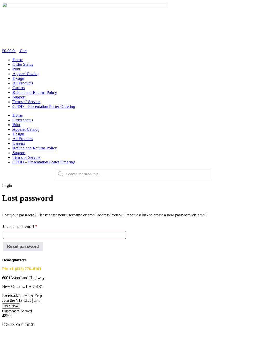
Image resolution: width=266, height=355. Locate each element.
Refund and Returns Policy (34, 92)
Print (16, 69)
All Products (22, 83)
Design (18, 78)
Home (17, 59)
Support (18, 97)
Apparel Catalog (25, 73)
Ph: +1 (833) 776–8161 (21, 269)
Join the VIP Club (17, 300)
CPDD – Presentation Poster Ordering (43, 106)
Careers (18, 88)
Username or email (27, 226)
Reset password (23, 246)
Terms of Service (26, 102)
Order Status (22, 64)
